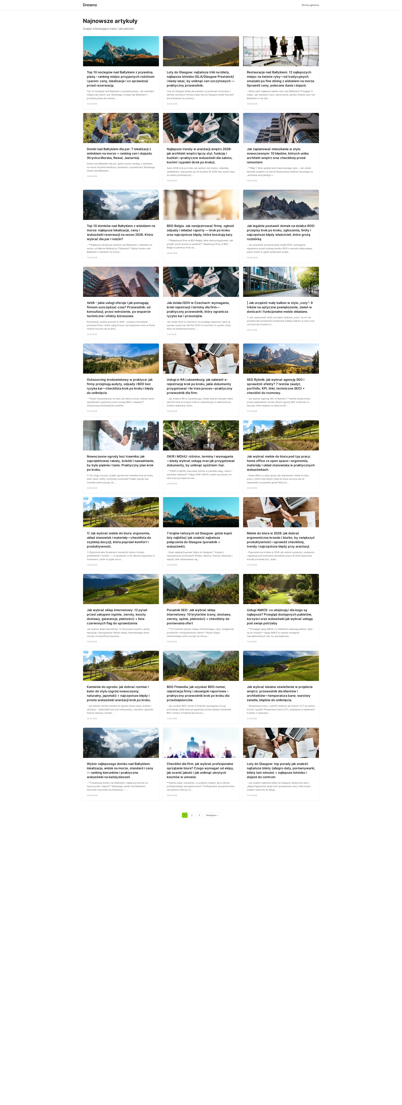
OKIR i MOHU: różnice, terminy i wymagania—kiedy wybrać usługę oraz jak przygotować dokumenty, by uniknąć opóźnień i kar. (201, 461)
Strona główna (310, 5)
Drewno (90, 5)
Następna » (212, 815)
